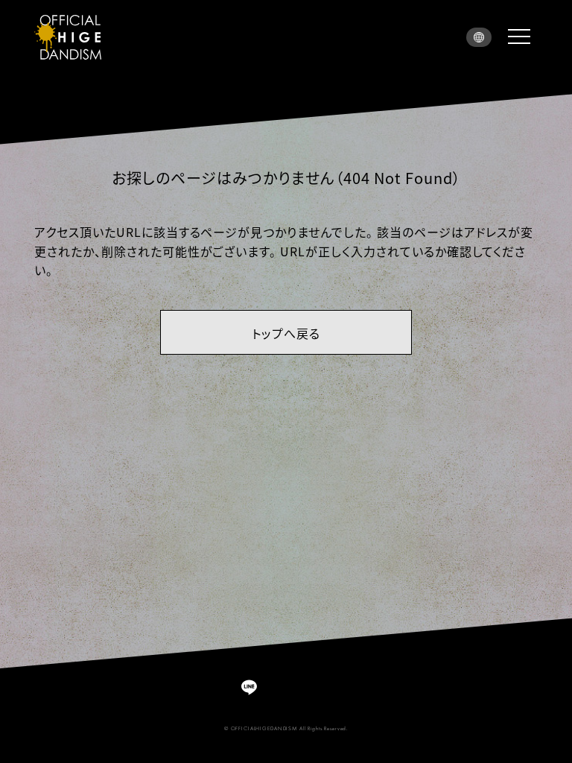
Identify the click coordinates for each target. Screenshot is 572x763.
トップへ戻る (286, 333)
